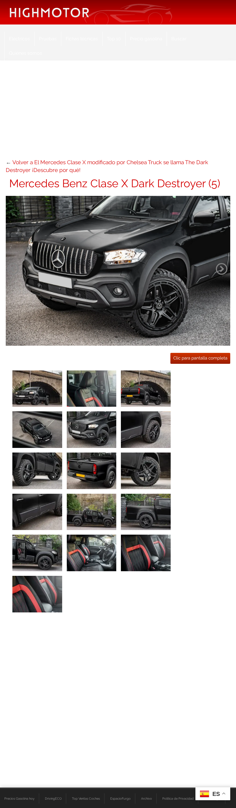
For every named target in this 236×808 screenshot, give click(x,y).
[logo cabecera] (49, 12)
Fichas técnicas (82, 38)
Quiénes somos (25, 53)
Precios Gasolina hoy (19, 798)
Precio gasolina (146, 38)
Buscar (178, 38)
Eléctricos (19, 38)
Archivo (146, 798)
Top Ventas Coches (86, 798)
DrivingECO (53, 798)
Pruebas (48, 38)
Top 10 (114, 38)
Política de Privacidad (178, 798)
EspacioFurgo (120, 798)
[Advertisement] (118, 112)
